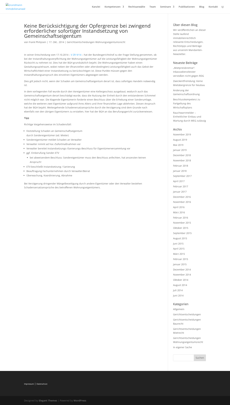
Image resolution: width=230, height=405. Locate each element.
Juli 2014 (178, 290)
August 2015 (180, 238)
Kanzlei (96, 7)
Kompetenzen (113, 7)
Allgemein (178, 309)
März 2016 (179, 212)
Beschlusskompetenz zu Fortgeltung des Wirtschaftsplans (186, 103)
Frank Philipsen (37, 42)
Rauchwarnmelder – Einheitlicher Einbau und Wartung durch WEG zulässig (189, 116)
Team (153, 7)
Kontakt (213, 7)
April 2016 (179, 207)
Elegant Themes (48, 400)
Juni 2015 (178, 243)
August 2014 (180, 285)
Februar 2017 (180, 186)
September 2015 (182, 233)
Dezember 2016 (182, 196)
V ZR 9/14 (76, 54)
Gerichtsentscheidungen (187, 314)
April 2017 (179, 181)
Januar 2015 (180, 264)
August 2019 (180, 139)
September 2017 (182, 176)
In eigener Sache (182, 347)
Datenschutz (42, 384)
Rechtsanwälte (136, 7)
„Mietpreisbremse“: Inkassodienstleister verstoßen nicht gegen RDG (188, 72)
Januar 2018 (180, 170)
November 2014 (182, 274)
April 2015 (179, 248)
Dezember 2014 (182, 269)
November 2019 (182, 134)
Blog (201, 7)
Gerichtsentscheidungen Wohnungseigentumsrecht (96, 42)
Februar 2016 (180, 217)
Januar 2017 (180, 191)
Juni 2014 (178, 295)
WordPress (80, 400)
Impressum (29, 384)
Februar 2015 (180, 259)
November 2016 (182, 202)
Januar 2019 (180, 150)
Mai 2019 (178, 145)
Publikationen (187, 7)
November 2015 (182, 222)
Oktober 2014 (180, 279)
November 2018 (182, 160)
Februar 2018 (180, 165)
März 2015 (179, 253)
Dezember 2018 (182, 155)
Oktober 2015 (180, 227)
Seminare (165, 7)
